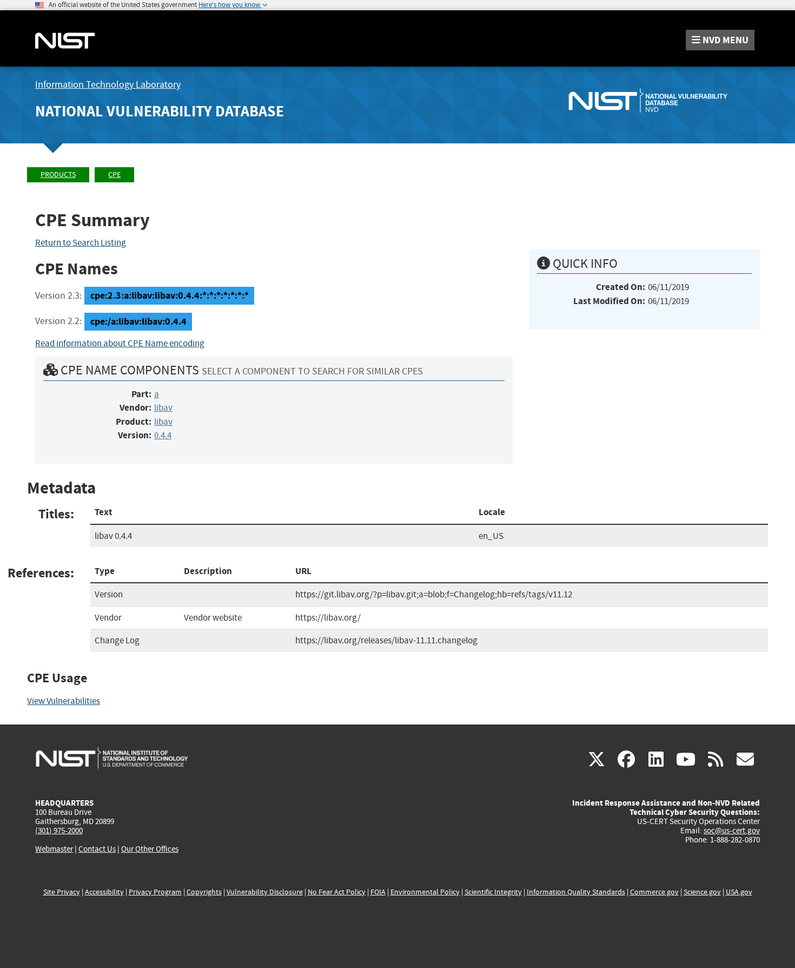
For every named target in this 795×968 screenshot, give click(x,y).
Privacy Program (155, 892)
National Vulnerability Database (159, 111)
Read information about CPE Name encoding (119, 343)
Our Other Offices (149, 849)
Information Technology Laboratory (108, 84)
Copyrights (204, 892)
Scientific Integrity (493, 892)
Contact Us (97, 849)
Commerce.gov (654, 892)
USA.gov (739, 892)
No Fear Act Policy (337, 892)
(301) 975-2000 (59, 830)
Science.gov (702, 892)
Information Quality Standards (576, 892)
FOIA (378, 892)
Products (58, 174)
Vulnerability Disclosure (265, 892)
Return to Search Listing (80, 242)
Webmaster (54, 849)
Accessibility (104, 892)
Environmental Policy (425, 892)
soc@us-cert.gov (732, 830)
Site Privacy (61, 892)
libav (163, 407)
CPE (114, 174)
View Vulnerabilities (63, 701)
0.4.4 (162, 435)
